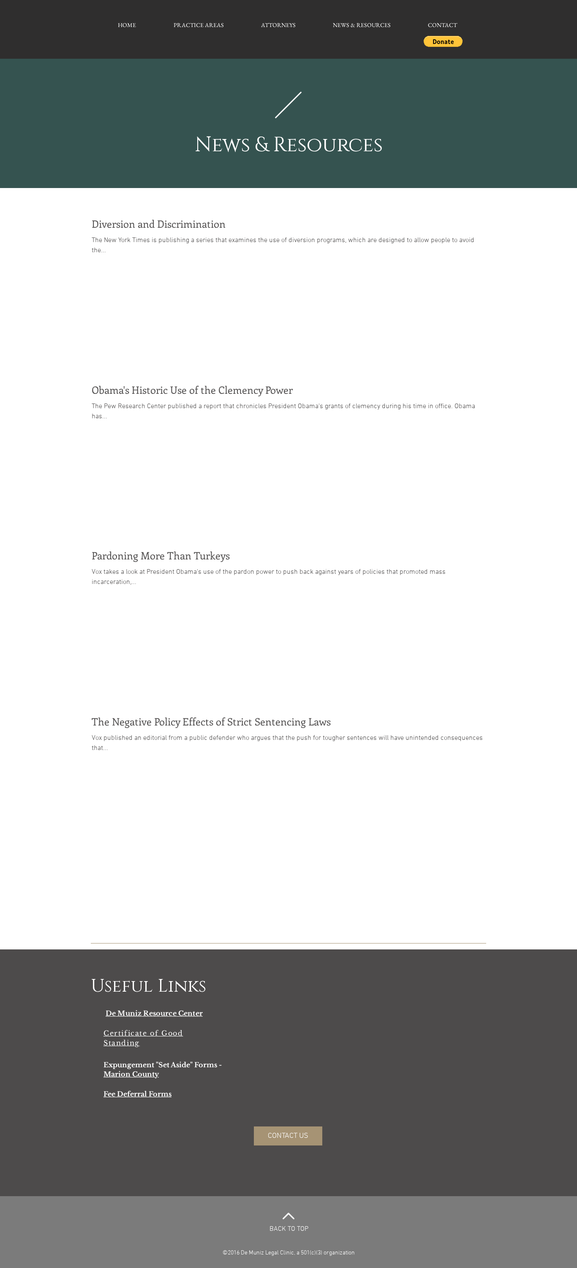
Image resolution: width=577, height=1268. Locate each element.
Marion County (131, 1074)
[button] (443, 41)
